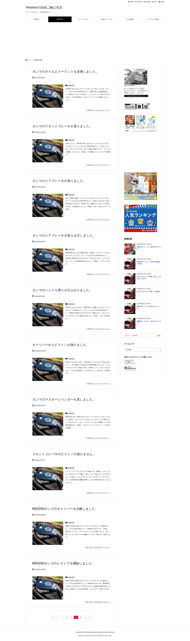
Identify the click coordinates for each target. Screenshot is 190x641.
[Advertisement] (95, 38)
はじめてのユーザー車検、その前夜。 (149, 291)
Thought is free (107, 635)
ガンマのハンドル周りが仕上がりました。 (62, 290)
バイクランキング (130, 370)
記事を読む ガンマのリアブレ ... (98, 219)
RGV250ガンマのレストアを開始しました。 (63, 563)
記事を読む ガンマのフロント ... (98, 165)
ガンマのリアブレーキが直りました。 (59, 181)
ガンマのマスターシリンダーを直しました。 (64, 399)
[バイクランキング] (130, 367)
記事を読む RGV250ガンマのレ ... (97, 602)
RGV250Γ (71, 85)
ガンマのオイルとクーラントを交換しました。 (65, 71)
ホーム (29, 60)
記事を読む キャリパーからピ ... (98, 383)
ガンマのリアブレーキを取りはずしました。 (64, 235)
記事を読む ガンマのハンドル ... (98, 329)
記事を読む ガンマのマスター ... (98, 438)
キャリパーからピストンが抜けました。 (60, 345)
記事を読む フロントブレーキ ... (98, 493)
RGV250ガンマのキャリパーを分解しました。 (65, 509)
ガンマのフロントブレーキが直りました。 (62, 126)
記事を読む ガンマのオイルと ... (98, 110)
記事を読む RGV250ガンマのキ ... (97, 547)
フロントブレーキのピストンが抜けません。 (64, 454)
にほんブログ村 (129, 363)
